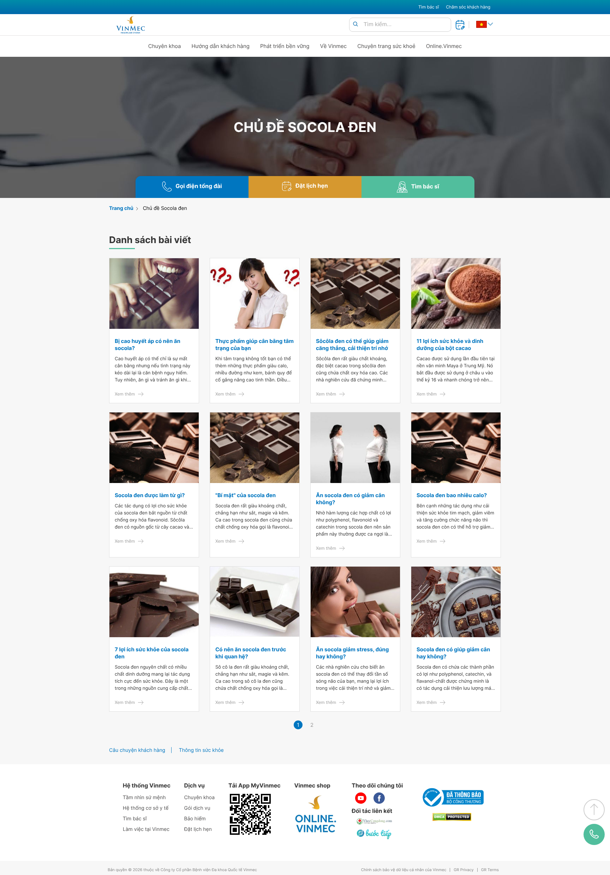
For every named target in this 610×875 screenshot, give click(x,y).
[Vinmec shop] (316, 814)
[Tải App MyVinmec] (250, 814)
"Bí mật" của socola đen (245, 495)
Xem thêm (125, 394)
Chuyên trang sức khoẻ (386, 46)
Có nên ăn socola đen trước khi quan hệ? (250, 653)
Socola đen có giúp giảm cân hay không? (453, 653)
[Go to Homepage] (130, 25)
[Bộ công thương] (452, 797)
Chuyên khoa (164, 46)
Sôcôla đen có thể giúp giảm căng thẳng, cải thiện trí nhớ (352, 344)
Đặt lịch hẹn (198, 829)
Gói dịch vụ (197, 808)
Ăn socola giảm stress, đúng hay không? (352, 653)
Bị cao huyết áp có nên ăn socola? (147, 344)
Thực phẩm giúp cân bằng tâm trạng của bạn (254, 344)
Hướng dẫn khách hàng (221, 46)
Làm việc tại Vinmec (146, 829)
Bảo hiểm (195, 819)
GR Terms (490, 870)
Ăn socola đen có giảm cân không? (350, 499)
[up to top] (594, 809)
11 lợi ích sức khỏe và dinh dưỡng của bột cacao (450, 344)
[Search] (355, 24)
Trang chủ (121, 208)
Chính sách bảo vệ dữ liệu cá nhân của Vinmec (404, 870)
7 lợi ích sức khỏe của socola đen (152, 653)
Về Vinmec (333, 46)
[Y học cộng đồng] (374, 821)
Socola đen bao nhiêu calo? (452, 495)
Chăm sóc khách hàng (468, 7)
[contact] (594, 834)
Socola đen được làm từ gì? (150, 495)
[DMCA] (451, 817)
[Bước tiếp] (374, 834)
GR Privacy (463, 870)
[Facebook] (379, 798)
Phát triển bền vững (285, 46)
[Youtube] (360, 798)
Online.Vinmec (444, 46)
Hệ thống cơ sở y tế (146, 808)
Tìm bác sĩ (428, 7)
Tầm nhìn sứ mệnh (144, 798)
